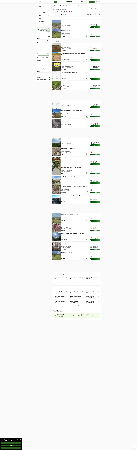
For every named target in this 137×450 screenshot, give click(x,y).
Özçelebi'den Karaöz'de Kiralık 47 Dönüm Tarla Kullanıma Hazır (74, 176)
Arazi (40, 16)
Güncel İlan (70, 18)
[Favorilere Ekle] (87, 27)
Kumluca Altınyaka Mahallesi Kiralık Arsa (91, 278)
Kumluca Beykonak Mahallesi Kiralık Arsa (90, 283)
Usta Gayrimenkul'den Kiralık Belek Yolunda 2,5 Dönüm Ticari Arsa (74, 110)
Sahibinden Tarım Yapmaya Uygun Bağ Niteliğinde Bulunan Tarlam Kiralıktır (74, 101)
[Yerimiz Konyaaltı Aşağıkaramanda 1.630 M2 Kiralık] (56, 66)
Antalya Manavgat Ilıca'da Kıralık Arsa (69, 72)
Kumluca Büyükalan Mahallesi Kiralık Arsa (58, 287)
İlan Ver (91, 1)
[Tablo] (99, 14)
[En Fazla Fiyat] (49, 55)
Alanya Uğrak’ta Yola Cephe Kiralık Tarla (69, 119)
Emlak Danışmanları (85, 314)
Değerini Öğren (84, 1)
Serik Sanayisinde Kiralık (66, 224)
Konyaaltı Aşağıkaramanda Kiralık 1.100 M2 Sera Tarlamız (73, 233)
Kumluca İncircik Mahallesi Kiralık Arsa (59, 302)
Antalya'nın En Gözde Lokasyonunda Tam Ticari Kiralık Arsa (73, 82)
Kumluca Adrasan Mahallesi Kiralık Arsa (75, 278)
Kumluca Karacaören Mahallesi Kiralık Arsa (90, 302)
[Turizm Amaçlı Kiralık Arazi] (56, 24)
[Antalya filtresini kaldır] (57, 11)
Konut (40, 10)
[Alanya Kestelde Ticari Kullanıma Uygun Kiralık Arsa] (56, 142)
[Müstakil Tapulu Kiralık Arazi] (56, 33)
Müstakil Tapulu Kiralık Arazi (67, 30)
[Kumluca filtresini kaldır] (64, 11)
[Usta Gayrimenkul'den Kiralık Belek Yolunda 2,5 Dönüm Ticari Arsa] (56, 113)
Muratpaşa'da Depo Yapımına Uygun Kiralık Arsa (71, 167)
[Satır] (96, 14)
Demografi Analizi (60, 314)
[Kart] (97, 14)
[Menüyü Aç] (37, 2)
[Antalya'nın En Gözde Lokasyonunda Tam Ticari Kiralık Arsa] (56, 85)
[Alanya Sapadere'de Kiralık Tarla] (56, 246)
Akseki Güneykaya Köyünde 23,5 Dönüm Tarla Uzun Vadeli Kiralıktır (73, 54)
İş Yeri (40, 13)
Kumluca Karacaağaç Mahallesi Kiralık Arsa (74, 302)
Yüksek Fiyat (94, 18)
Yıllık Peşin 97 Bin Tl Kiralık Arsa (67, 44)
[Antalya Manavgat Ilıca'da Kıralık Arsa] (56, 75)
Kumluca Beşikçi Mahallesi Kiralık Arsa (75, 283)
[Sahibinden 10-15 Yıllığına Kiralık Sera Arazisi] (56, 218)
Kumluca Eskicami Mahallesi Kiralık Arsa (75, 292)
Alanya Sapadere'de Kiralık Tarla (68, 243)
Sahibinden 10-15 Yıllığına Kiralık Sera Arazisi (70, 214)
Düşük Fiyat (82, 18)
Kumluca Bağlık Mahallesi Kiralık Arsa (59, 283)
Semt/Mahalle (39, 44)
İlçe (37, 40)
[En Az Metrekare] (37, 63)
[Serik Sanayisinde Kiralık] (56, 227)
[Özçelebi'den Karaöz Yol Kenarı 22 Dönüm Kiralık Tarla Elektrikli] (56, 189)
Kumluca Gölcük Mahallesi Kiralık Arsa (59, 297)
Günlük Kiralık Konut (42, 12)
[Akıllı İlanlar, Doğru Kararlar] (68, 2)
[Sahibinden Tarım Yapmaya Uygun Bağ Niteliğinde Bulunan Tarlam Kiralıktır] (56, 104)
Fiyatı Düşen (58, 18)
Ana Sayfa (54, 5)
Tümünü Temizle (69, 11)
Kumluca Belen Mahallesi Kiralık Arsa (59, 278)
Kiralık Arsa (60, 5)
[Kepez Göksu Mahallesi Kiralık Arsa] (56, 151)
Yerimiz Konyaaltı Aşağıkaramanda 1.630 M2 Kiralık (71, 63)
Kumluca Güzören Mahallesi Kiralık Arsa (75, 297)
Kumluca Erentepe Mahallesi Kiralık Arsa (59, 292)
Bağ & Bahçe (41, 21)
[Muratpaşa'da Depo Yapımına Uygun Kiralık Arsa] (56, 170)
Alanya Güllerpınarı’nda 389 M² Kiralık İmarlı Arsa (71, 195)
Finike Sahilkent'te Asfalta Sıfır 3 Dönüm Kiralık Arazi (71, 157)
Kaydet (94, 8)
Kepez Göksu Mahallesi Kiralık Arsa (68, 148)
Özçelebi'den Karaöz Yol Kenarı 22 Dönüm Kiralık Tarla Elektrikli (74, 186)
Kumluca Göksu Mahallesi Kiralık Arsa (91, 292)
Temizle (48, 36)
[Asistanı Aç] (134, 446)
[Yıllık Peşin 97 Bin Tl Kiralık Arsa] (56, 47)
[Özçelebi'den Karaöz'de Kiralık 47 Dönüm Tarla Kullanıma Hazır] (56, 180)
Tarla (40, 18)
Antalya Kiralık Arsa (66, 5)
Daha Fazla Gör (76, 305)
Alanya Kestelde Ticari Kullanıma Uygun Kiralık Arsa (71, 138)
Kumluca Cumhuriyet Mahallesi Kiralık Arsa (74, 287)
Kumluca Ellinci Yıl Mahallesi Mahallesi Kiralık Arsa (91, 287)
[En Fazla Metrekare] (49, 63)
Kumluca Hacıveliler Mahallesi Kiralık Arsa (90, 297)
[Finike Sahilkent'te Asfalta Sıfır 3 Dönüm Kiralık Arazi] (56, 161)
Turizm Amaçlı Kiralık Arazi (66, 20)
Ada (39, 19)
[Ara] (55, 2)
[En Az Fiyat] (37, 55)
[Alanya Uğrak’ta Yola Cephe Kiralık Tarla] (56, 123)
